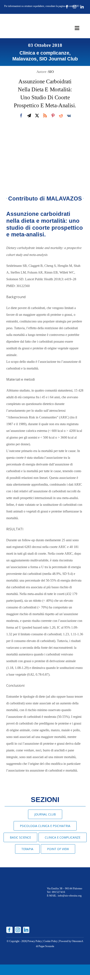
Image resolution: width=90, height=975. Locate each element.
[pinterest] (53, 115)
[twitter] (37, 115)
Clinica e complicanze (44, 53)
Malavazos (24, 59)
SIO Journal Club (58, 59)
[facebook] (67, 6)
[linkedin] (82, 6)
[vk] (69, 115)
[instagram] (74, 6)
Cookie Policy (51, 941)
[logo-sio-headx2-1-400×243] (19, 19)
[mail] (29, 115)
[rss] (45, 115)
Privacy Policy (34, 941)
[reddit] (61, 115)
